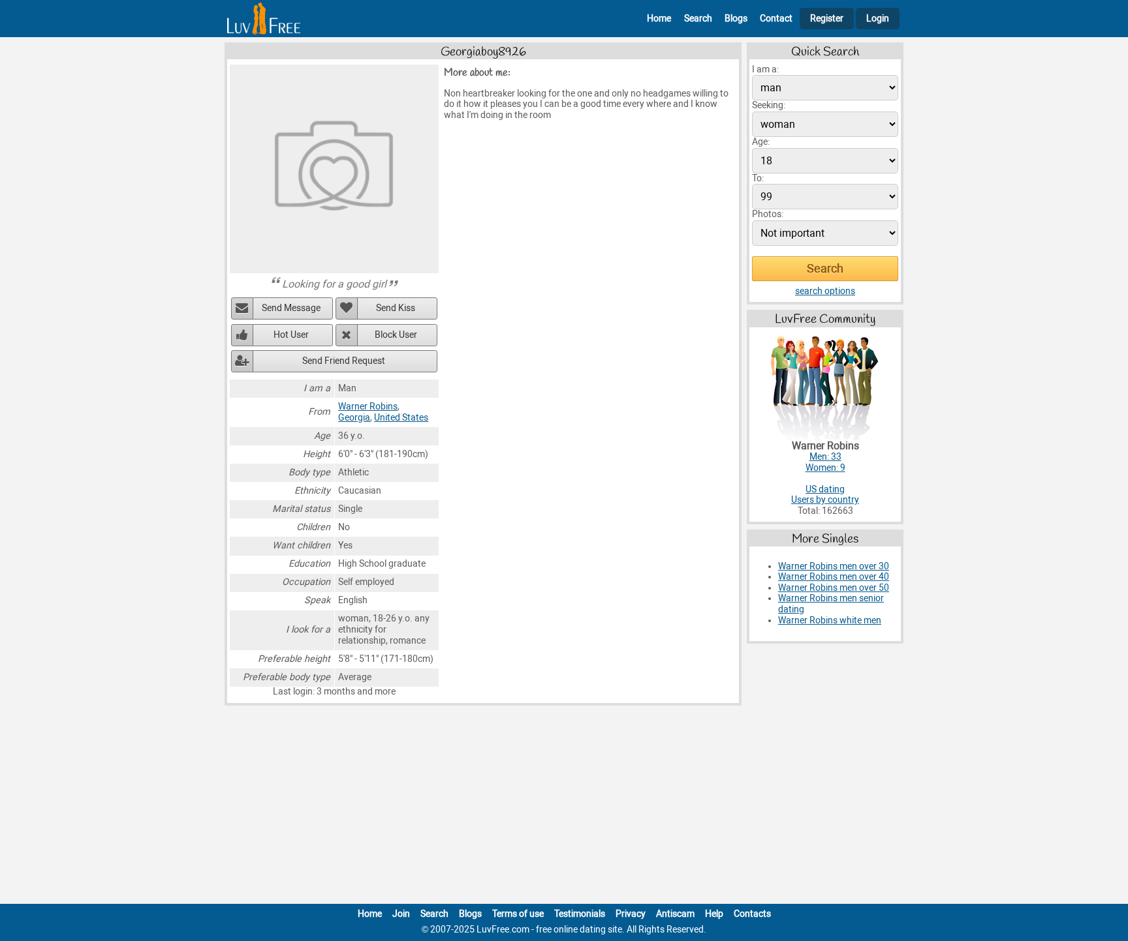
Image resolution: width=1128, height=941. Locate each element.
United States (401, 417)
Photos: (767, 214)
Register (826, 18)
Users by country (825, 499)
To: (758, 178)
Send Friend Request (343, 360)
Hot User (291, 334)
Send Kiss (395, 308)
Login (877, 18)
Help (714, 913)
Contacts (752, 913)
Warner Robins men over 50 (833, 587)
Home (659, 18)
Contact (776, 18)
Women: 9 (825, 467)
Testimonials (579, 913)
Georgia (354, 417)
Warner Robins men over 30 (833, 566)
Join (401, 913)
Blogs (736, 18)
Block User (396, 334)
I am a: (765, 69)
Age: (761, 141)
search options (825, 291)
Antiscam (675, 913)
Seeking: (768, 105)
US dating (825, 489)
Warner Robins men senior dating (831, 604)
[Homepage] (263, 18)
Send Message (291, 308)
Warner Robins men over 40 (833, 576)
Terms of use (518, 913)
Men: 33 (825, 456)
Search (698, 18)
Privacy (631, 913)
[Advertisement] (564, 807)
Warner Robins (368, 406)
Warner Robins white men (829, 620)
